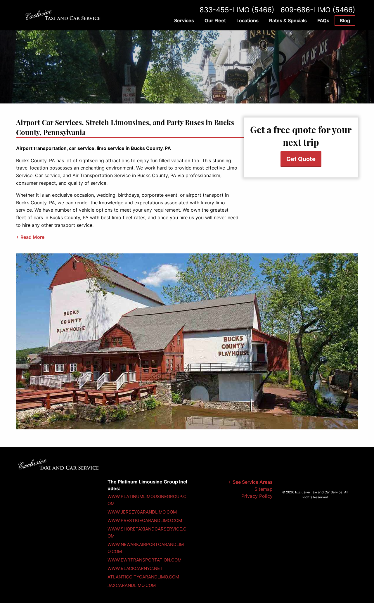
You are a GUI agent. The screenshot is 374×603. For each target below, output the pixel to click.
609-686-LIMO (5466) (317, 10)
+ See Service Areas (250, 482)
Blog (345, 20)
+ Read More (30, 237)
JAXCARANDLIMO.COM (132, 585)
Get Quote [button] (301, 159)
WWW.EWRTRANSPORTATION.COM (144, 560)
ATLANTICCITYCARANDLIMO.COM (143, 577)
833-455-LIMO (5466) (237, 10)
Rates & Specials (288, 20)
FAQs (323, 20)
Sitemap (263, 489)
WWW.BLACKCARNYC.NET (135, 568)
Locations (247, 20)
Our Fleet (215, 20)
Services (184, 20)
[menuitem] (184, 20)
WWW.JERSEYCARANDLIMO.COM (142, 512)
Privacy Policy (257, 496)
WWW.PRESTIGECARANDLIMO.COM (145, 520)
